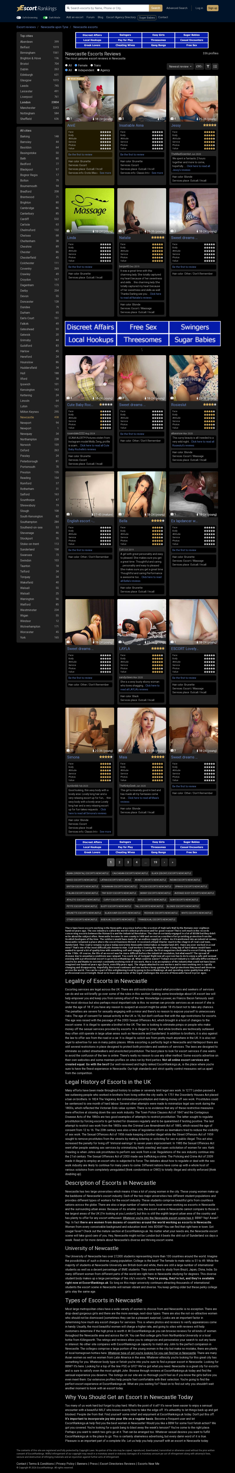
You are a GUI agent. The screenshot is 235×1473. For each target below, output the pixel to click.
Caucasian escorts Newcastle (130, 873)
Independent (86, 70)
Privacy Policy (65, 1463)
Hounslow (26, 362)
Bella (123, 521)
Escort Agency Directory (121, 17)
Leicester (26, 91)
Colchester (27, 263)
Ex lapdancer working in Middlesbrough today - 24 (185, 521)
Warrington (27, 599)
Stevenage (27, 533)
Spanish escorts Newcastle (191, 886)
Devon (24, 296)
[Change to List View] (215, 66)
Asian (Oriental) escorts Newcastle (88, 873)
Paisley (25, 456)
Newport (25, 423)
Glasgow (25, 80)
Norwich (25, 445)
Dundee (25, 307)
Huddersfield (28, 367)
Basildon (25, 147)
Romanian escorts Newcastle (119, 886)
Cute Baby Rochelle (81, 405)
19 (155, 862)
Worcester (27, 632)
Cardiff (24, 219)
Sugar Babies (147, 17)
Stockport (26, 538)
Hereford (26, 356)
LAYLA (124, 648)
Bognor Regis (29, 175)
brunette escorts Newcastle (84, 913)
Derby (24, 290)
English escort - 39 (81, 521)
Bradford (25, 191)
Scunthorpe (27, 500)
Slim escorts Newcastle (184, 899)
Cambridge (27, 208)
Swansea (26, 555)
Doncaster (26, 301)
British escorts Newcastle (82, 886)
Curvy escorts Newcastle (119, 899)
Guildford (26, 345)
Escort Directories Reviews (117, 1463)
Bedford (25, 164)
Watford (25, 604)
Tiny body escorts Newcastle (119, 893)
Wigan (24, 615)
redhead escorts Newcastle (161, 913)
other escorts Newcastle (82, 919)
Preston (25, 472)
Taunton (25, 566)
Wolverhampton (30, 626)
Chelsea (25, 235)
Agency (105, 70)
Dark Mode (54, 17)
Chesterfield (28, 257)
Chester (25, 252)
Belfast (25, 47)
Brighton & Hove (30, 58)
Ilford (23, 379)
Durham (25, 312)
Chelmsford (27, 230)
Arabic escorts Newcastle (150, 880)
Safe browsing (30, 17)
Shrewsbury (27, 505)
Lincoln (24, 401)
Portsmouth (27, 467)
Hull (22, 373)
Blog (100, 17)
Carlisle (25, 224)
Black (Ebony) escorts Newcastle (171, 873)
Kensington (27, 390)
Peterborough (29, 461)
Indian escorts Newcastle (185, 880)
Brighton (25, 202)
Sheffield (26, 119)
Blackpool (26, 169)
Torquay (25, 577)
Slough (24, 511)
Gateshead (27, 329)
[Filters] (208, 66)
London (25, 102)
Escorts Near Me (148, 1463)
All (70, 65)
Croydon (25, 279)
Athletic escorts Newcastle (83, 899)
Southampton (28, 522)
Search (155, 8)
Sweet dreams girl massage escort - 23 (133, 405)
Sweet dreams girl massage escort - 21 (185, 237)
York (23, 637)
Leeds (24, 86)
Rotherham (27, 489)
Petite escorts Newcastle (82, 906)
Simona (73, 757)
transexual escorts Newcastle (157, 919)
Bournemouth (28, 186)
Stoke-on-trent (29, 544)
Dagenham (27, 285)
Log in (199, 8)
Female (83, 65)
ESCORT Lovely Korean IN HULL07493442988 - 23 (185, 648)
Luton (23, 406)
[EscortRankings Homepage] (39, 8)
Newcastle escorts (85, 27)
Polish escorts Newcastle (155, 886)
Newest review (179, 66)
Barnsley (25, 142)
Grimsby (25, 340)
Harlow (24, 351)
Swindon (25, 560)
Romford (25, 483)
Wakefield (26, 582)
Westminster (28, 610)
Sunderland (27, 549)
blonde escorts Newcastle (183, 906)
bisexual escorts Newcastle (118, 919)
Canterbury (27, 213)
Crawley (25, 274)
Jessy (176, 125)
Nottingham (27, 113)
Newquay (26, 434)
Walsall (25, 588)
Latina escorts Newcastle (115, 880)
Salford (25, 494)
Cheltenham (27, 241)
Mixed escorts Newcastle (82, 880)
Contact (163, 17)
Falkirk (24, 323)
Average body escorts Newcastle (194, 893)
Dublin (24, 69)
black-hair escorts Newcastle (123, 913)
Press (94, 1463)
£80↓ (199, 66)
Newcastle (27, 417)
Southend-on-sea (31, 527)
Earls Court (27, 318)
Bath (23, 158)
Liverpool (26, 97)
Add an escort (74, 17)
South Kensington (31, 516)
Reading (25, 478)
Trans (97, 65)
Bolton (24, 180)
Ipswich (25, 384)
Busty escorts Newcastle (116, 906)
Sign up (212, 8)
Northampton (28, 439)
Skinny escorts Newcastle (155, 893)
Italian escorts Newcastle (82, 893)
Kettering (26, 395)
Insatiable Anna (131, 125)
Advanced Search (176, 8)
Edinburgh (26, 75)
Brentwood (27, 197)
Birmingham (27, 53)
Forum (91, 17)
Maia (123, 757)
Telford (24, 571)
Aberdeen (26, 42)
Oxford (24, 450)
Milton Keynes (29, 412)
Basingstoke (28, 153)
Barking (25, 136)
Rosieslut (178, 405)
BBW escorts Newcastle (152, 899)
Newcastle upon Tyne (54, 27)
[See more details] (105, 173)
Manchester (27, 108)
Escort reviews (26, 27)
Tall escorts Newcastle (149, 906)
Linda (71, 237)
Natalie (125, 237)
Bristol (24, 64)
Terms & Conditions (41, 1463)
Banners (82, 1463)
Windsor (25, 621)
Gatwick (25, 334)
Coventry (26, 268)
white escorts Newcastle (196, 913)
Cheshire (26, 246)
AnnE (71, 125)
